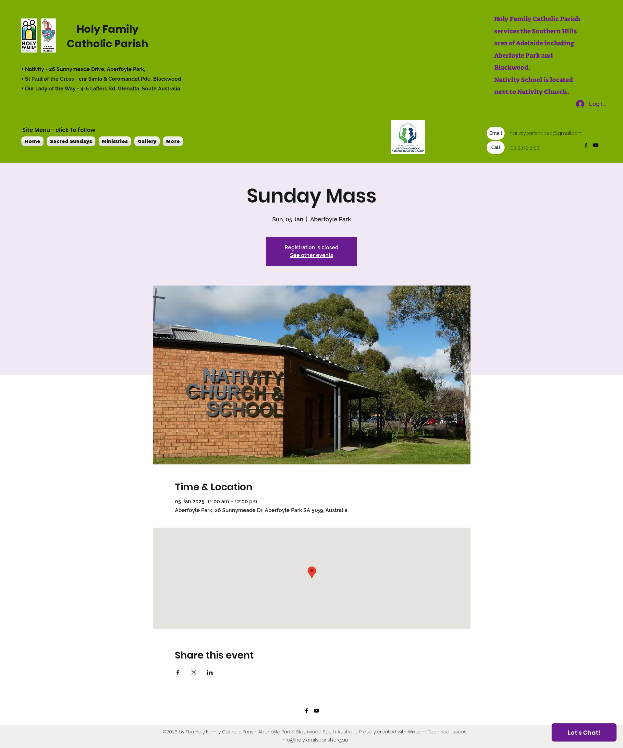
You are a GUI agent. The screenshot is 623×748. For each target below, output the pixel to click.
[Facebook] (586, 145)
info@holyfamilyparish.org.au (315, 740)
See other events (311, 255)
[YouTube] (595, 145)
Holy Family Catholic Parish (107, 36)
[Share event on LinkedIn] (210, 672)
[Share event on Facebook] (178, 672)
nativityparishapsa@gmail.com (546, 133)
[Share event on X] (194, 672)
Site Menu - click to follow (58, 130)
